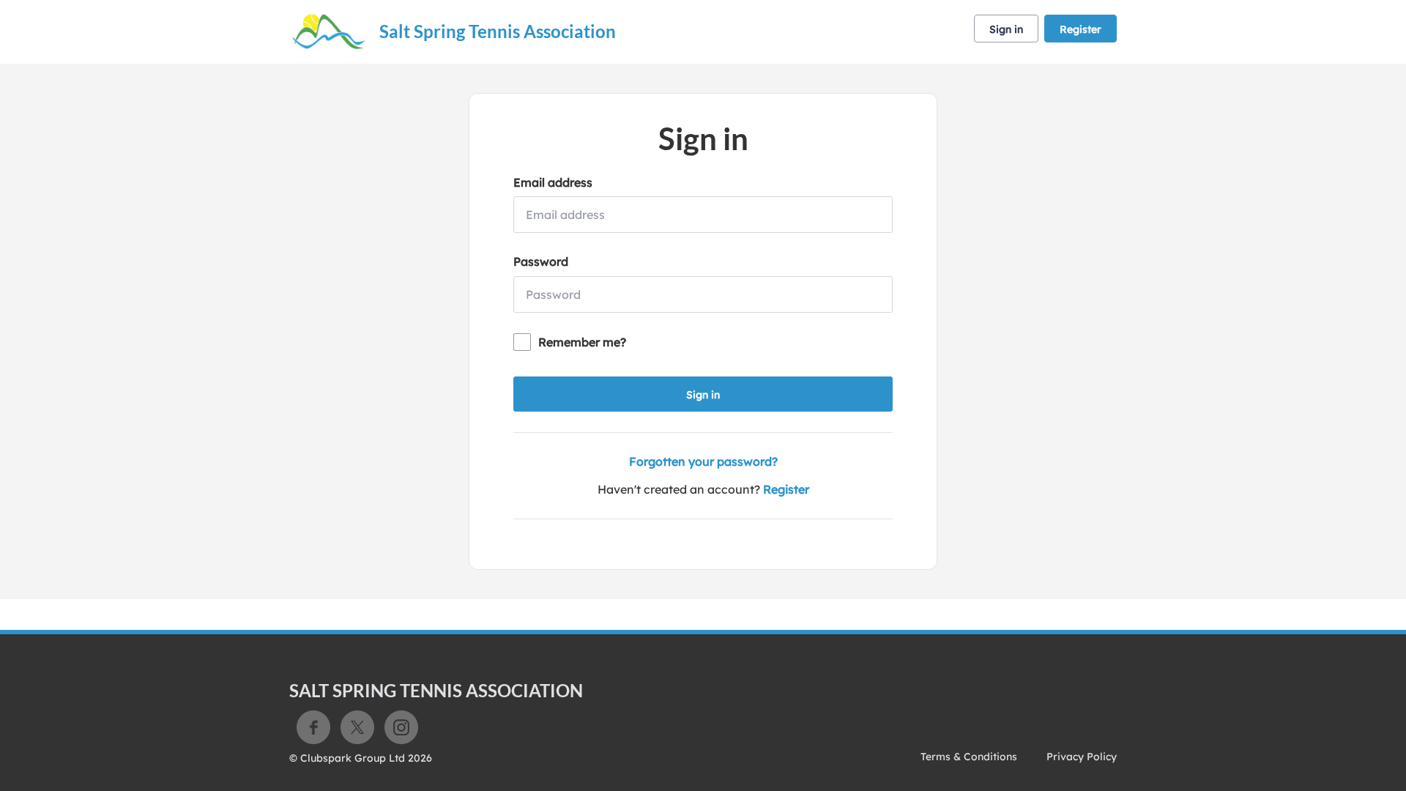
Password (540, 261)
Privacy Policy (1081, 756)
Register (1080, 29)
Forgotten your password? (703, 461)
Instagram (401, 727)
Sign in (1006, 29)
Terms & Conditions (968, 756)
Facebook (313, 727)
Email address (552, 182)
